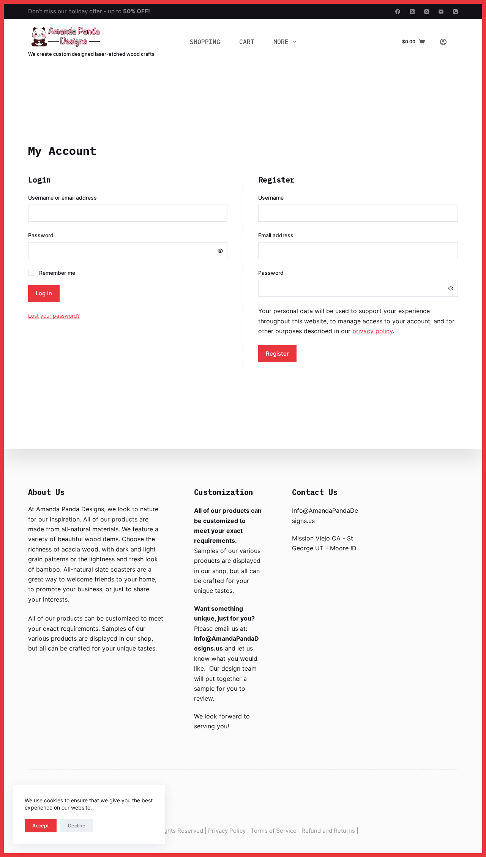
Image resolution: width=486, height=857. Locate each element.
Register (277, 353)
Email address (289, 235)
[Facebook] (397, 11)
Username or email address (75, 197)
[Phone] (455, 11)
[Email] (441, 11)
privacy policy (372, 331)
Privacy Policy (227, 830)
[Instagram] (426, 11)
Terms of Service (274, 830)
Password (54, 235)
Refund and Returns (328, 830)
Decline (76, 825)
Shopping (205, 42)
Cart (246, 42)
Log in (44, 293)
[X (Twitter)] (412, 11)
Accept (40, 825)
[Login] (443, 42)
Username (284, 197)
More (281, 42)
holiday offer (85, 11)
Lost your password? (54, 315)
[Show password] (220, 251)
